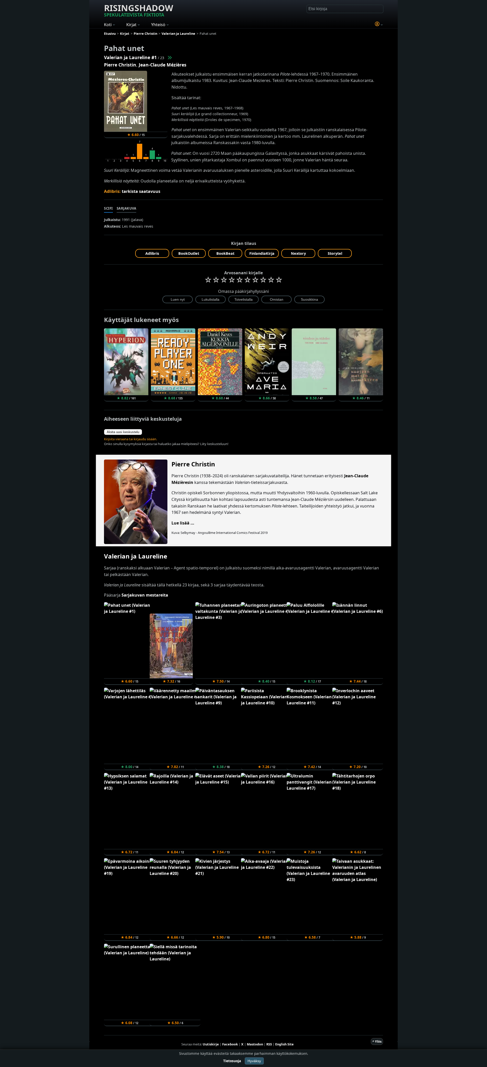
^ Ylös (376, 1041)
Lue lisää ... (182, 523)
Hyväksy (254, 1061)
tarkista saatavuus (141, 191)
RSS (269, 1044)
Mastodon (255, 1044)
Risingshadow (138, 10)
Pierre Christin (120, 65)
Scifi (108, 208)
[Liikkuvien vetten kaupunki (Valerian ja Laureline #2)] (169, 57)
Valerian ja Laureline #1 (130, 57)
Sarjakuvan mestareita (144, 595)
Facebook (230, 1044)
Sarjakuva (126, 208)
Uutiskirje (211, 1044)
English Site (284, 1044)
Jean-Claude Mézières (162, 65)
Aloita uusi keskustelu (123, 432)
